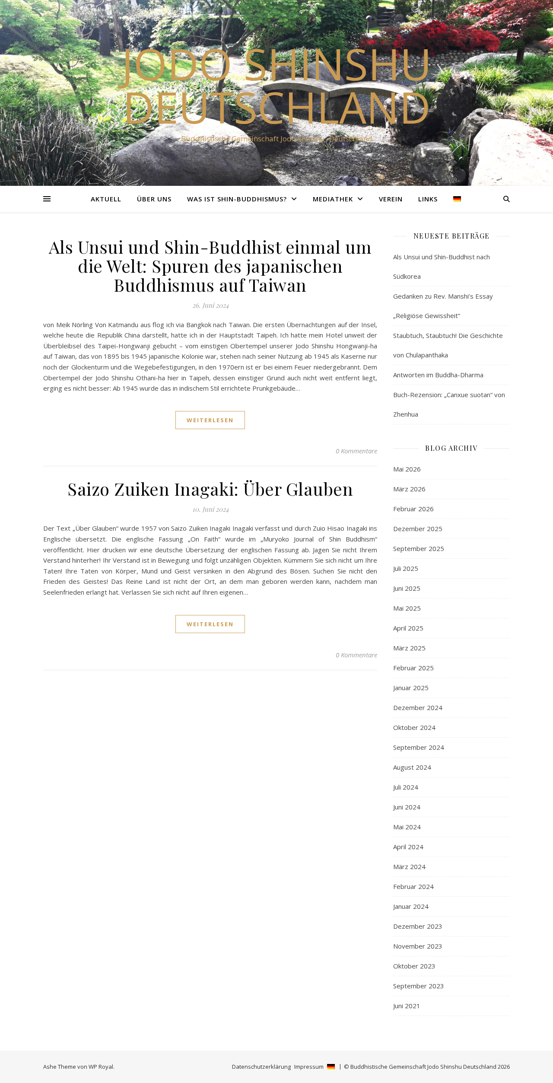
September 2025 (418, 548)
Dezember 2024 (417, 707)
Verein (391, 198)
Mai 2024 (407, 826)
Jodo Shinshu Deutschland (276, 85)
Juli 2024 (405, 787)
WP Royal (101, 1066)
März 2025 (409, 647)
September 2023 (418, 985)
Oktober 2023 (414, 966)
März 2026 (409, 488)
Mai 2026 (407, 469)
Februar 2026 (413, 508)
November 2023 (417, 946)
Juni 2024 (406, 807)
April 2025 (408, 628)
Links (428, 198)
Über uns (154, 198)
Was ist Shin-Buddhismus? (237, 198)
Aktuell (106, 198)
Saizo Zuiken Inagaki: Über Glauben (210, 488)
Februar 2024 (413, 886)
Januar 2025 (411, 687)
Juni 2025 (406, 588)
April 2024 (408, 846)
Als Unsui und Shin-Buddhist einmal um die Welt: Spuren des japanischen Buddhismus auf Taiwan (210, 265)
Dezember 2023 (417, 926)
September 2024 (418, 747)
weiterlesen (210, 420)
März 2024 (409, 866)
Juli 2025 (405, 568)
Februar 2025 (413, 667)
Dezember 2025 (417, 528)
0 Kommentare (356, 450)
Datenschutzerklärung (261, 1066)
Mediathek (333, 198)
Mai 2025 (407, 608)
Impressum (309, 1066)
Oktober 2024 (414, 727)
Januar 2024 (411, 906)
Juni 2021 (406, 1005)
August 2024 (412, 767)
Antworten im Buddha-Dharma (438, 374)
